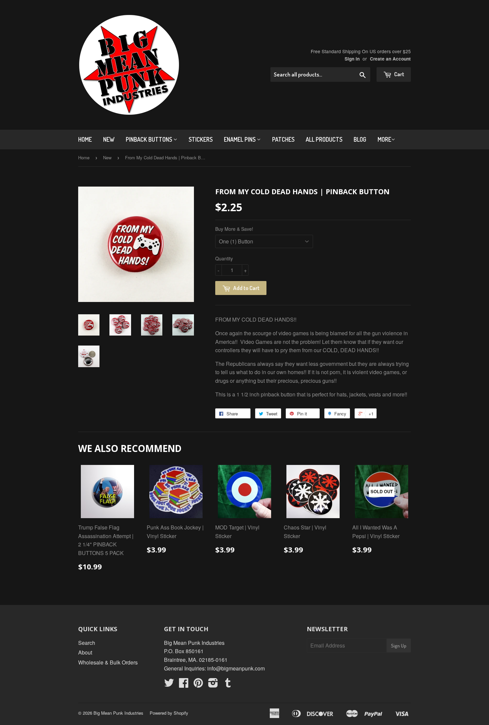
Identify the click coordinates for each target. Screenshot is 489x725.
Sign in (352, 59)
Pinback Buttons (149, 139)
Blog (360, 139)
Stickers (201, 139)
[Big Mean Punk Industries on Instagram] (213, 684)
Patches (283, 139)
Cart (398, 74)
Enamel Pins (240, 139)
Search (86, 643)
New (108, 139)
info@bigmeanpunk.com (236, 668)
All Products (324, 139)
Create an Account (390, 59)
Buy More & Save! (234, 228)
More (384, 139)
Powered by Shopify (169, 713)
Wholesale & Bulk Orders (108, 662)
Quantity (224, 258)
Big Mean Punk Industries (118, 713)
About (85, 652)
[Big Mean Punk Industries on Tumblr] (228, 684)
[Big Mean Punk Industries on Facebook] (184, 684)
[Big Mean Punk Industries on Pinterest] (198, 684)
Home (85, 139)
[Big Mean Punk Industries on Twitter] (169, 684)
